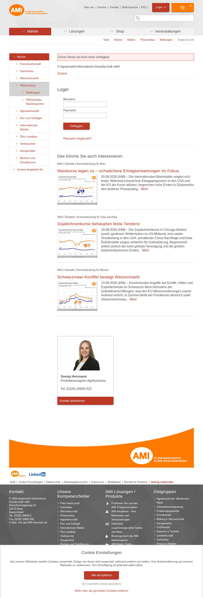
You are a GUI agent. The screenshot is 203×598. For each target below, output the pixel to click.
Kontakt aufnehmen (72, 400)
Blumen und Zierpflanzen (27, 160)
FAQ (143, 7)
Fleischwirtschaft (29, 63)
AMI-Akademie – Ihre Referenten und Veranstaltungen (123, 515)
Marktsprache (130, 7)
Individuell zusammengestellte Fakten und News (127, 527)
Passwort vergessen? (77, 138)
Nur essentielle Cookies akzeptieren (101, 584)
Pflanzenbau (27, 85)
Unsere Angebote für (29, 169)
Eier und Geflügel (30, 118)
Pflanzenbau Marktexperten (34, 101)
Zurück (62, 73)
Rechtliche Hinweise (135, 482)
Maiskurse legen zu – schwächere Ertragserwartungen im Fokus (118, 170)
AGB (12, 482)
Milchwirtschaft (28, 78)
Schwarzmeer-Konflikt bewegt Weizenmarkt (98, 277)
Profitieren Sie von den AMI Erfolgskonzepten (124, 505)
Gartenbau (26, 71)
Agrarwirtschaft (28, 111)
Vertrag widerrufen (162, 482)
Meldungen (32, 92)
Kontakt (114, 7)
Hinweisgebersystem (76, 482)
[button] (30, 31)
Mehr (143, 189)
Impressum (97, 482)
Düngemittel (26, 150)
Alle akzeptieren (101, 575)
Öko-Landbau (27, 136)
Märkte (20, 56)
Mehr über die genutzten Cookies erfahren (101, 590)
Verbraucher (26, 143)
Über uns (89, 7)
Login (159, 7)
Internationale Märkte (27, 127)
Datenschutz (53, 482)
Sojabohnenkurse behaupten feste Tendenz (98, 223)
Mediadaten (114, 482)
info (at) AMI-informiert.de (32, 522)
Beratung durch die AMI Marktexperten (124, 538)
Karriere (102, 7)
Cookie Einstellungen (31, 482)
